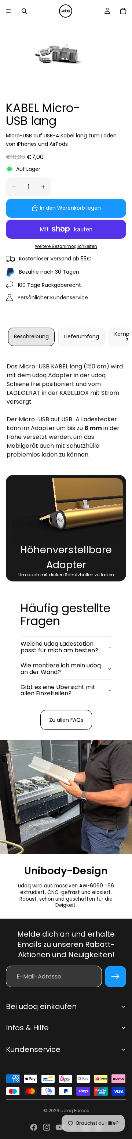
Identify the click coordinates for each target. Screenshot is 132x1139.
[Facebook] (33, 1127)
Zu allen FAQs (66, 720)
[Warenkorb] (123, 11)
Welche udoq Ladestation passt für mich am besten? (59, 647)
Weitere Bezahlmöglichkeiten (66, 246)
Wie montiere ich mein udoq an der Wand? (61, 668)
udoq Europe (74, 1110)
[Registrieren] (115, 976)
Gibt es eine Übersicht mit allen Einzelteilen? (58, 690)
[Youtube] (59, 1127)
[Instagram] (46, 1127)
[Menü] (8, 11)
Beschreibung (31, 336)
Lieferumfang (81, 336)
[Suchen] (24, 11)
